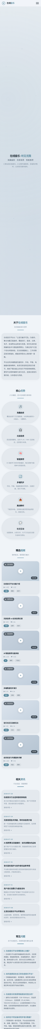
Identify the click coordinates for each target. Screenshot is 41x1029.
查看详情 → (8, 807)
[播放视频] (20, 571)
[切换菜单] (37, 3)
